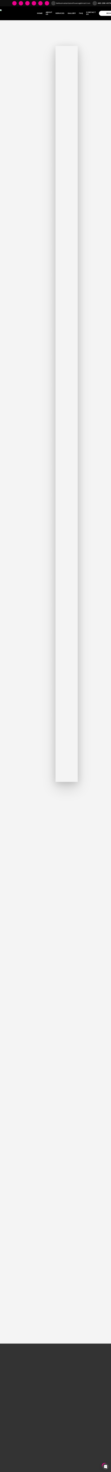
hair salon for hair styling (27, 124)
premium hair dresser (70, 1420)
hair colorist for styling (50, 1374)
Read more (15, 146)
